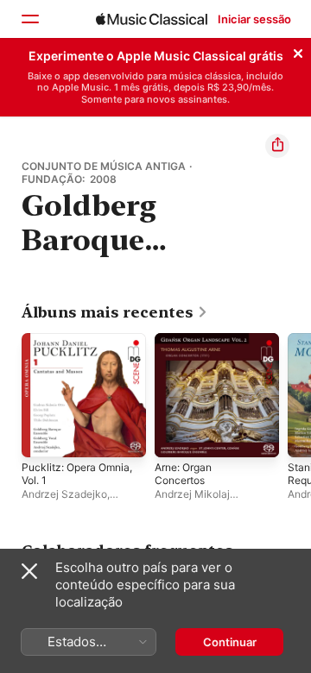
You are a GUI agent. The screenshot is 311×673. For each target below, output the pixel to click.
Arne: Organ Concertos (183, 474)
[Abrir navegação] (29, 19)
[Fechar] (298, 51)
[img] (151, 19)
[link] (115, 312)
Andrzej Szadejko (64, 493)
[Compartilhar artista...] (277, 146)
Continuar (230, 642)
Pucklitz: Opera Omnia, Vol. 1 (77, 474)
